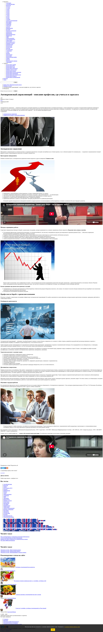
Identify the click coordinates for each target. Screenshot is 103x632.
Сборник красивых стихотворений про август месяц (28, 594)
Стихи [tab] (4, 493)
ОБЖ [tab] (4, 496)
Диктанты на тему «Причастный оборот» (10, 551)
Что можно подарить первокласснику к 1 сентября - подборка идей (30, 580)
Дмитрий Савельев (11, 584)
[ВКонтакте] (1, 468)
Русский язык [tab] (6, 513)
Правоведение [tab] (6, 505)
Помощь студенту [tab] (7, 500)
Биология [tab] (5, 485)
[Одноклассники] (7, 468)
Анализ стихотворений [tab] (8, 508)
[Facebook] (5, 468)
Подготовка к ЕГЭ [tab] (7, 488)
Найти (15, 91)
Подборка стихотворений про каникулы (25, 567)
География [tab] (5, 504)
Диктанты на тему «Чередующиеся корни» (11, 549)
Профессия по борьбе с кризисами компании (14, 115)
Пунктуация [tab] (6, 502)
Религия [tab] (5, 489)
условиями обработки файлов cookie (72, 626)
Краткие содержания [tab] (8, 509)
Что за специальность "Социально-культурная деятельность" (15, 536)
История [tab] (5, 514)
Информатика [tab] (6, 490)
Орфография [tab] (6, 507)
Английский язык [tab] (7, 484)
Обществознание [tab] (7, 494)
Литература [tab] (6, 512)
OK (53, 629)
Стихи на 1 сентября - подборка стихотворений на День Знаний (31, 608)
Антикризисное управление (10, 114)
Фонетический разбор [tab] (8, 517)
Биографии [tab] (6, 510)
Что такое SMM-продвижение (8, 540)
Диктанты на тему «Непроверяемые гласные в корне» (13, 552)
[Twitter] (3, 468)
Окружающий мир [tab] (7, 515)
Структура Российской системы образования (11, 538)
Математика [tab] (6, 503)
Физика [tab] (5, 491)
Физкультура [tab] (6, 499)
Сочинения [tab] (6, 495)
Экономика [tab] (6, 498)
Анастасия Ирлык (11, 598)
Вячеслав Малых (11, 570)
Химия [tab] (5, 486)
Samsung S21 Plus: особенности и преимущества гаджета (14, 539)
